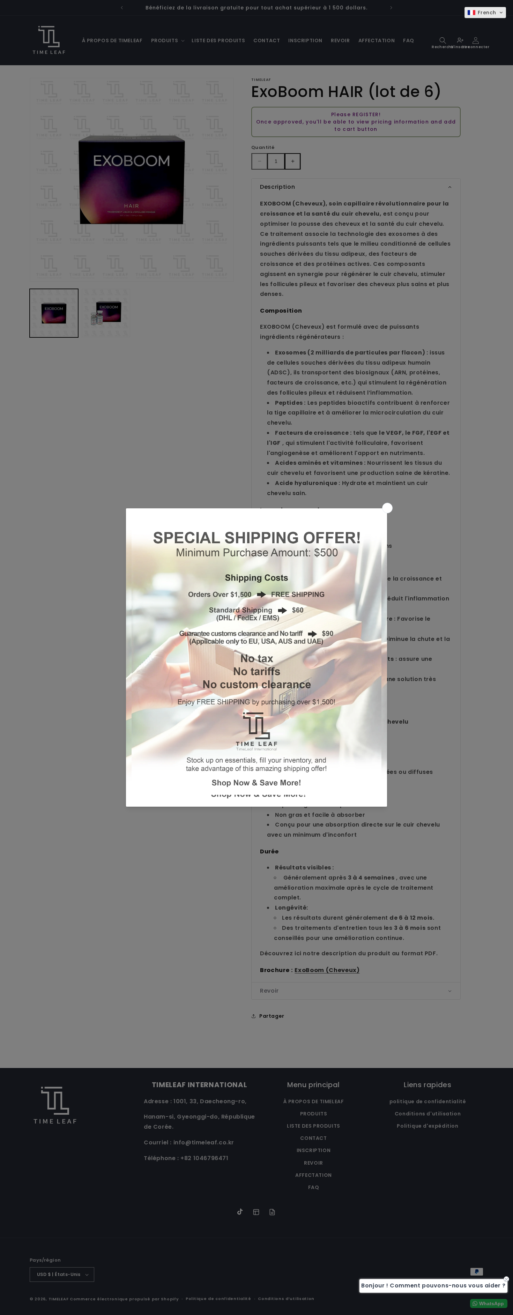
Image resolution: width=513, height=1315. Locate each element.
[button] (485, 12)
